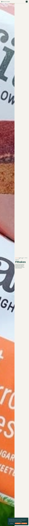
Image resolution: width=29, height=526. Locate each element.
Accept (24, 523)
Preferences (11, 523)
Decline (18, 523)
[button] (27, 2)
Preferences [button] (20, 521)
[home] (5, 1)
